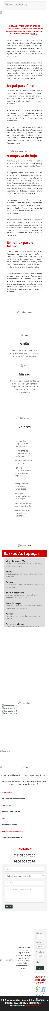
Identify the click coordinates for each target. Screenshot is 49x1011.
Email (38, 942)
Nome (39, 933)
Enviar (8, 906)
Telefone (40, 952)
